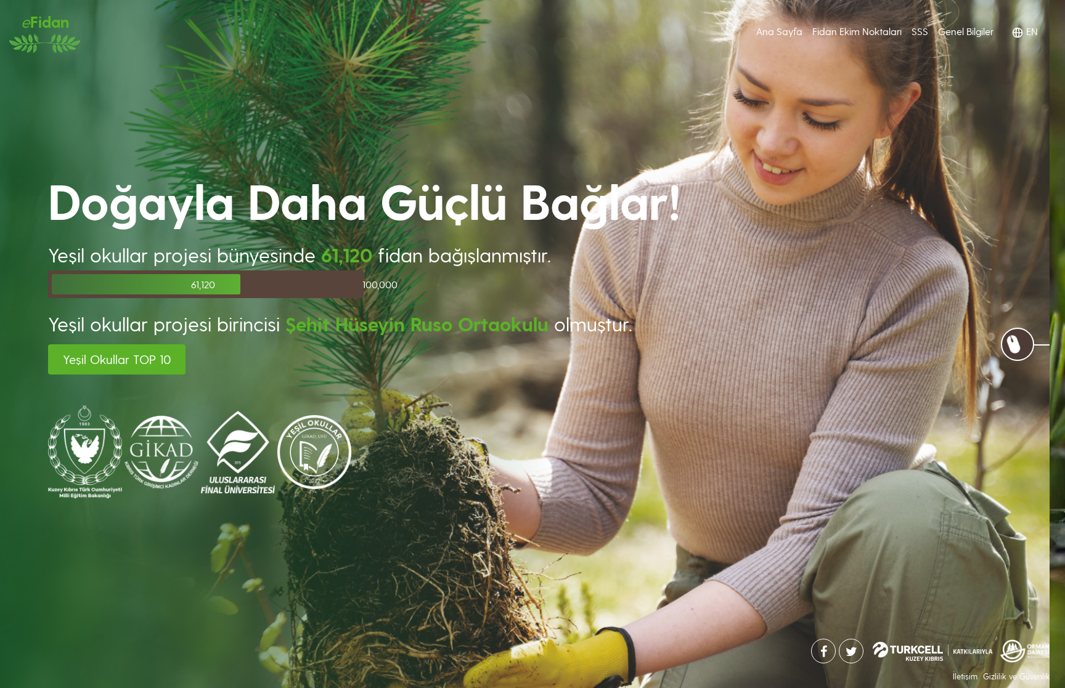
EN (1031, 31)
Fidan (45, 21)
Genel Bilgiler (966, 31)
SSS (920, 31)
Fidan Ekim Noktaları (857, 31)
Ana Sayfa (779, 31)
